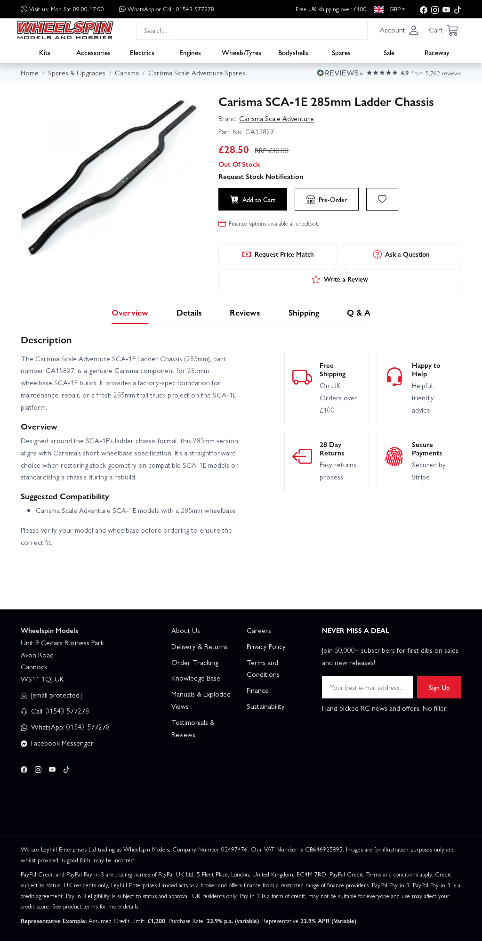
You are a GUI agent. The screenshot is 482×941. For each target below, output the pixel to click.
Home (30, 72)
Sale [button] (389, 52)
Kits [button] (44, 52)
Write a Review (346, 279)
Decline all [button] (111, 895)
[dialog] (80, 874)
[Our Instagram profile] (435, 9)
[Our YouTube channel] (446, 9)
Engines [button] (190, 52)
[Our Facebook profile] (423, 9)
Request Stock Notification (260, 176)
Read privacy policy (95, 876)
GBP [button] (394, 8)
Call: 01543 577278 (59, 711)
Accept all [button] (47, 895)
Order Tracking (194, 662)
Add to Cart (258, 199)
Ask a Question (407, 254)
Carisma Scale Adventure (276, 118)
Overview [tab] (130, 312)
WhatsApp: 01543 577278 (69, 727)
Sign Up (439, 687)
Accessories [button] (93, 52)
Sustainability (266, 706)
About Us (185, 630)
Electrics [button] (142, 52)
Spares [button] (341, 52)
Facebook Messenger (61, 743)
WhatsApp (171, 8)
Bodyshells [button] (293, 52)
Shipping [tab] (304, 312)
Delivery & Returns (199, 646)
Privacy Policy (266, 646)
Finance (258, 690)
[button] (399, 30)
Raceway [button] (437, 52)
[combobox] (252, 30)
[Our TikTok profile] (457, 9)
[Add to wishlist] (382, 199)
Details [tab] (189, 312)
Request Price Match (284, 254)
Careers (259, 630)
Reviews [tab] (245, 312)
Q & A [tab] (358, 312)
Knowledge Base (195, 678)
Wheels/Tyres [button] (241, 52)
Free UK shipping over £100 (331, 8)
